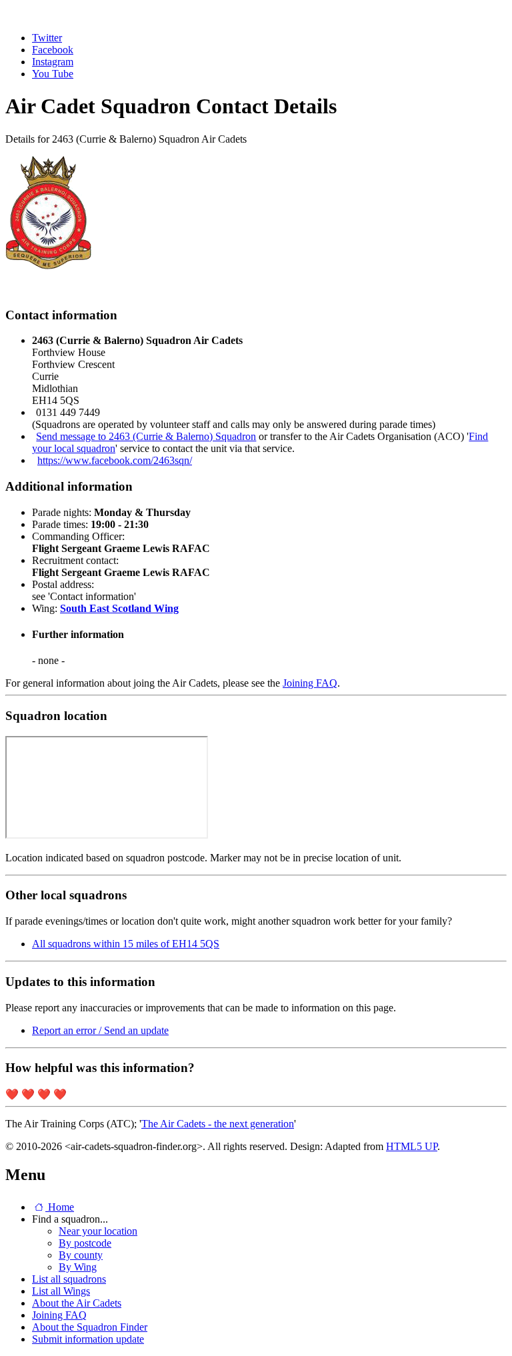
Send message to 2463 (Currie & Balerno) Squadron (146, 436)
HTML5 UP (411, 1146)
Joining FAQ (310, 683)
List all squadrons (69, 1279)
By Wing (78, 1267)
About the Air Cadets (76, 1303)
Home (59, 1207)
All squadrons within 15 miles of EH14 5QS (125, 943)
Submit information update (88, 1339)
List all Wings (61, 1291)
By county (81, 1255)
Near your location (98, 1231)
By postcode (85, 1243)
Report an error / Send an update (100, 1030)
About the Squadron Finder (89, 1327)
